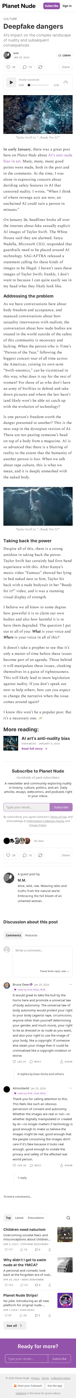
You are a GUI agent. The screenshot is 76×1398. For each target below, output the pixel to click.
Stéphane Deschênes (34, 1244)
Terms (45, 1378)
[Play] (11, 82)
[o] (65, 1234)
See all (12, 1325)
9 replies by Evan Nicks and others (41, 1074)
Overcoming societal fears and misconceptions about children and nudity (25, 1237)
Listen (66, 55)
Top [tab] (8, 1218)
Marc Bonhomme (33, 1279)
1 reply (22, 1178)
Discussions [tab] (36, 1218)
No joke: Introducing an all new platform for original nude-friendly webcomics (26, 1303)
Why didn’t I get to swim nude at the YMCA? (24, 1262)
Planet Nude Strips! (20, 1295)
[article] (38, 1239)
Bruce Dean (21, 984)
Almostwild (21, 1088)
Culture (10, 19)
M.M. (16, 53)
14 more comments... (17, 1197)
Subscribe (51, 6)
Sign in (67, 6)
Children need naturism (24, 1229)
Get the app (55, 1386)
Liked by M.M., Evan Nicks (32, 1093)
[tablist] (21, 935)
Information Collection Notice (45, 821)
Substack (21, 1393)
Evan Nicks (29, 743)
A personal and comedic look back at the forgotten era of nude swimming (27, 1272)
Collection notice (60, 1378)
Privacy (35, 1378)
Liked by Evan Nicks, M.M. (32, 989)
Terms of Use (58, 817)
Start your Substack (30, 1386)
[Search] (68, 1218)
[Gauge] (65, 82)
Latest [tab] (19, 1218)
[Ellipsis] (70, 984)
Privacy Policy (37, 825)
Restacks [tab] (31, 935)
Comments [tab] (13, 935)
